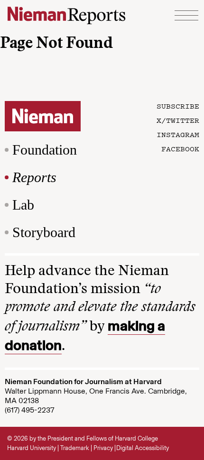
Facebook (180, 148)
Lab (23, 204)
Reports (34, 177)
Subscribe (178, 106)
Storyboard (43, 232)
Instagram (178, 134)
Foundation (44, 149)
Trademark (74, 447)
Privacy (103, 447)
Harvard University (31, 447)
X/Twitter (178, 120)
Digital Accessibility (142, 447)
